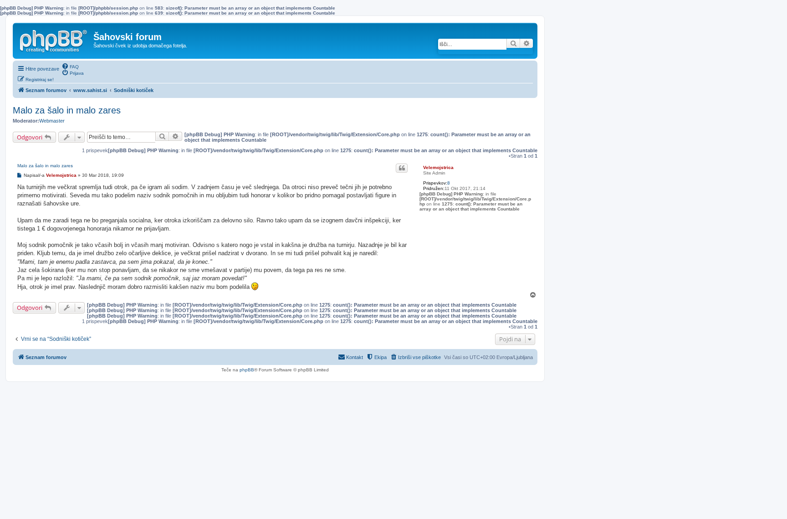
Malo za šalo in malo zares (67, 110)
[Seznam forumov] (54, 39)
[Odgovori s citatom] (402, 168)
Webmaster (52, 120)
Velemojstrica (438, 167)
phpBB (247, 369)
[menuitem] (70, 66)
